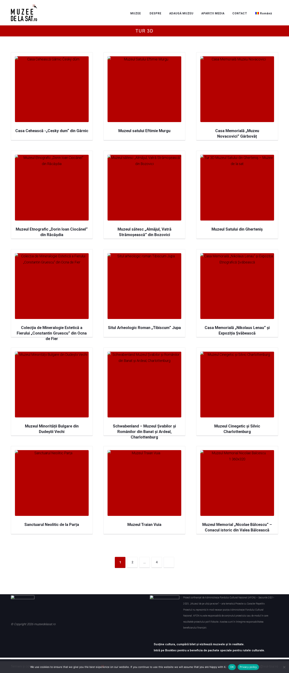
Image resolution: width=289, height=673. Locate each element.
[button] (16, 636)
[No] (284, 667)
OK (232, 666)
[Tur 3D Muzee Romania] (24, 13)
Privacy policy (248, 666)
